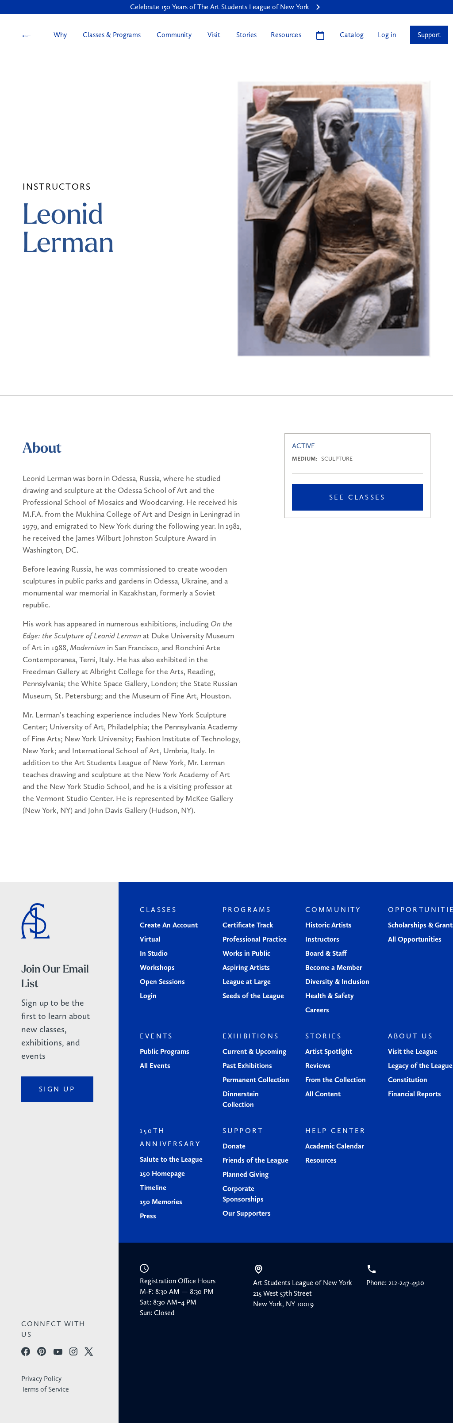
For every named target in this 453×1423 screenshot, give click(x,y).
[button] (59, 35)
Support (429, 35)
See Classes (357, 497)
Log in (387, 35)
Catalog (352, 35)
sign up (57, 1089)
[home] (27, 35)
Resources (286, 35)
